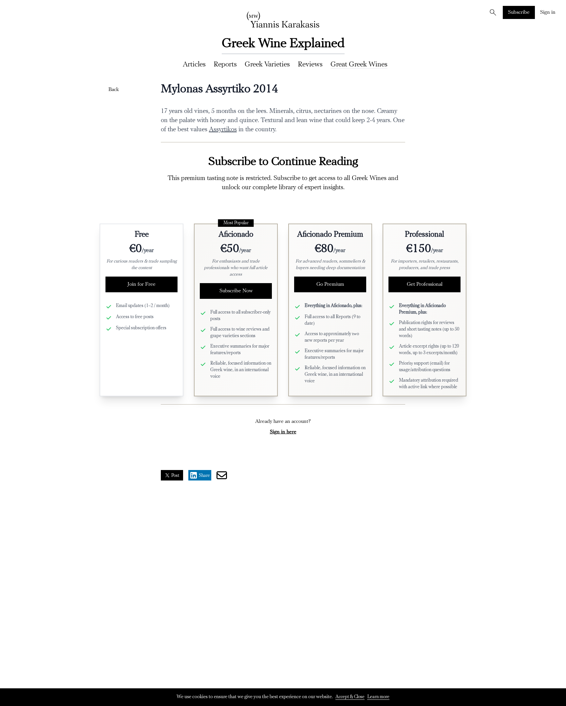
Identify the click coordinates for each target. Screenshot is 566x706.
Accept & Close (350, 697)
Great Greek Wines (358, 64)
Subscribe (519, 12)
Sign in (548, 12)
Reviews (310, 64)
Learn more (378, 697)
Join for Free (141, 284)
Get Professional (425, 284)
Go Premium (330, 284)
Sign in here (283, 432)
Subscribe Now (236, 291)
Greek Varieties (267, 64)
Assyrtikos (223, 129)
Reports (225, 64)
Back (113, 89)
